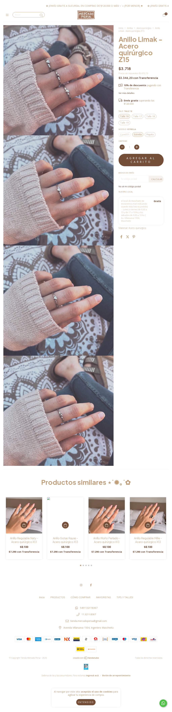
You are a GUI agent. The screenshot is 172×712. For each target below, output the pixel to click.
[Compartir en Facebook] (121, 236)
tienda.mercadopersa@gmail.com (88, 620)
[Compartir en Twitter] (127, 236)
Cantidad (123, 141)
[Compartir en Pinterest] (134, 236)
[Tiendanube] (86, 658)
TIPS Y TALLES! (125, 597)
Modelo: (127, 129)
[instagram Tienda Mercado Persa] (81, 585)
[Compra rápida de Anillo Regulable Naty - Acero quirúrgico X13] (24, 525)
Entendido (86, 702)
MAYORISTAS (103, 597)
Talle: (125, 111)
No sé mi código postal (130, 186)
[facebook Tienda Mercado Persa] (90, 585)
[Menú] (8, 14)
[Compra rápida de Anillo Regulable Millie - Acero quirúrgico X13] (148, 525)
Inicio (121, 28)
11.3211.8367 (88, 614)
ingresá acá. (92, 675)
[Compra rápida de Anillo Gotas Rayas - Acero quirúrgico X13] (65, 525)
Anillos (130, 28)
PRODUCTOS (57, 597)
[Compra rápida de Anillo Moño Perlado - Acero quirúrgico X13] (106, 525)
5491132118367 (88, 607)
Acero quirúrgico (144, 28)
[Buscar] (41, 15)
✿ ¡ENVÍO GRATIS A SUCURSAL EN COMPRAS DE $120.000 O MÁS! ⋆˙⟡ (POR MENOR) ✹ (70, 5)
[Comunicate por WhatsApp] (163, 703)
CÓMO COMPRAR (80, 597)
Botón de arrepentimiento (116, 675)
